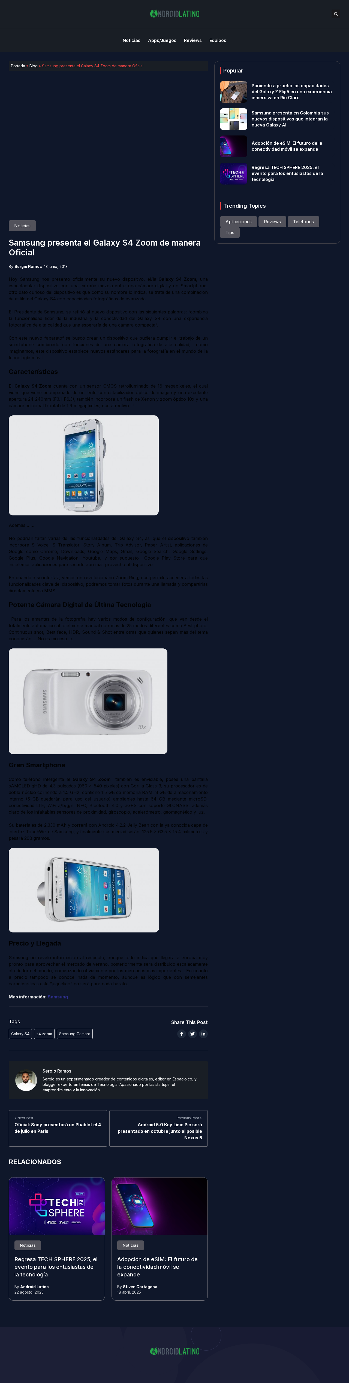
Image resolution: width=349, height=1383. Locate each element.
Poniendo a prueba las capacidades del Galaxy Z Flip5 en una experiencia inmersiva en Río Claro (292, 92)
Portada (18, 66)
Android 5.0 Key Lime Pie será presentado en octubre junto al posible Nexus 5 (160, 1131)
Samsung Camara (74, 1033)
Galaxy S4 (20, 1033)
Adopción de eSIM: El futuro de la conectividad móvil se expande (157, 1267)
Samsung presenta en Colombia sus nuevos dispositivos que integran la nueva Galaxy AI (290, 119)
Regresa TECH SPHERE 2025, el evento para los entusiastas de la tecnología (56, 1267)
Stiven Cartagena (140, 1286)
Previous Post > (189, 1118)
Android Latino (34, 1286)
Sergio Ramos (28, 266)
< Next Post (23, 1118)
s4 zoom (44, 1033)
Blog (33, 66)
